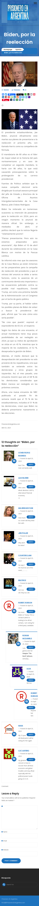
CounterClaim (24, 555)
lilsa (29, 668)
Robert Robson (25, 602)
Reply (31, 464)
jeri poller (23, 533)
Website (6, 850)
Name (5, 832)
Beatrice (22, 580)
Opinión (18, 49)
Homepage (8, 49)
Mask (20, 725)
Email (5, 841)
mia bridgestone (25, 508)
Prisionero (17, 90)
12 (25, 90)
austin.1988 (23, 478)
